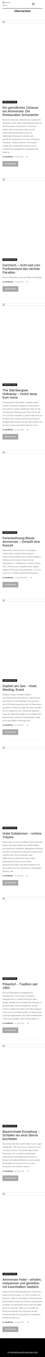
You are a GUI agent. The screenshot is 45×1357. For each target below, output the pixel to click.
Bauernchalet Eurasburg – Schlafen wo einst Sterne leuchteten (21, 1135)
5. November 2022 (21, 578)
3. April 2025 (19, 282)
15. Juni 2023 (19, 430)
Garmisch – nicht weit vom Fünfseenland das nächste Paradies (21, 268)
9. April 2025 (19, 157)
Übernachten (10, 102)
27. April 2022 (19, 1023)
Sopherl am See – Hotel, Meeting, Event (19, 687)
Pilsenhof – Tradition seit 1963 (19, 986)
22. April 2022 (19, 1171)
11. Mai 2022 (19, 725)
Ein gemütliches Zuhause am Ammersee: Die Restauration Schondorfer (21, 111)
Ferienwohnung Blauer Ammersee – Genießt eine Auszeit (21, 541)
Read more (10, 164)
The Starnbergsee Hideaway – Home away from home (19, 393)
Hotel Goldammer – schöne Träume (22, 835)
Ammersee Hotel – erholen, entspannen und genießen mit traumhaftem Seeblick (22, 1283)
